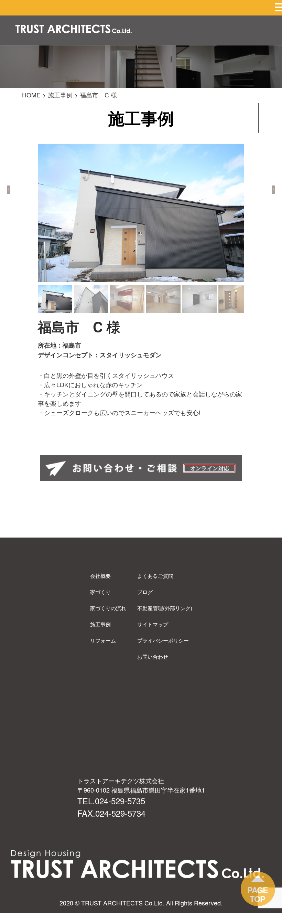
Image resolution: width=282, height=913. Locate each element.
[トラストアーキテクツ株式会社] (73, 29)
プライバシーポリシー (163, 640)
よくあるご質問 (155, 575)
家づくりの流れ (108, 608)
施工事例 (100, 624)
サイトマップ (152, 624)
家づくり (100, 591)
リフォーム (103, 640)
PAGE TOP (257, 894)
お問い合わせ (152, 656)
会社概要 (100, 575)
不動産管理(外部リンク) (164, 608)
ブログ (145, 591)
